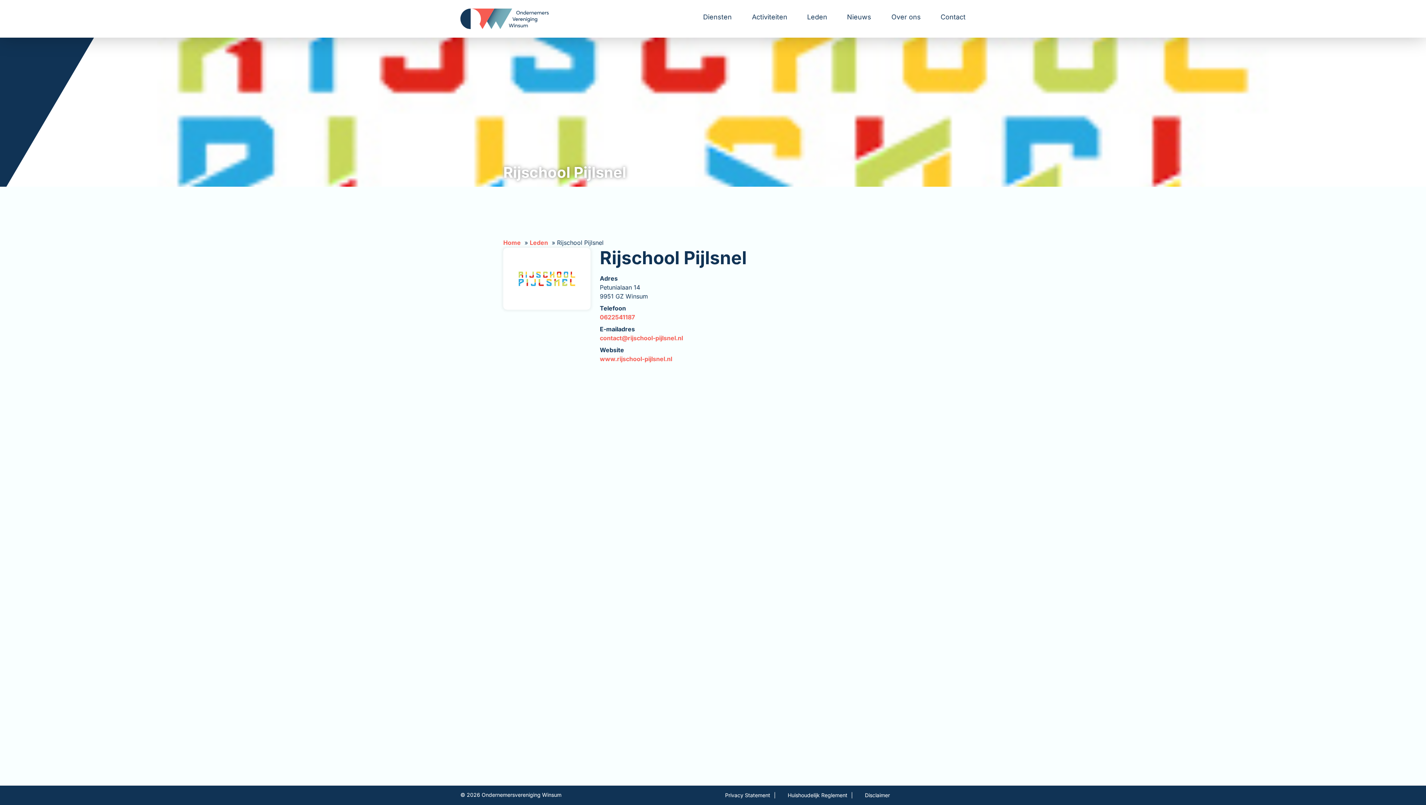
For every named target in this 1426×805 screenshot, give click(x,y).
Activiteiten (769, 17)
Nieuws (859, 17)
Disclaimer (877, 795)
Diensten (717, 17)
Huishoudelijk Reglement (817, 795)
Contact (953, 17)
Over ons (906, 17)
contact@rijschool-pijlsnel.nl (641, 338)
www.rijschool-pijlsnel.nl (636, 359)
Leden (817, 17)
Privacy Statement (747, 795)
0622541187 (617, 317)
